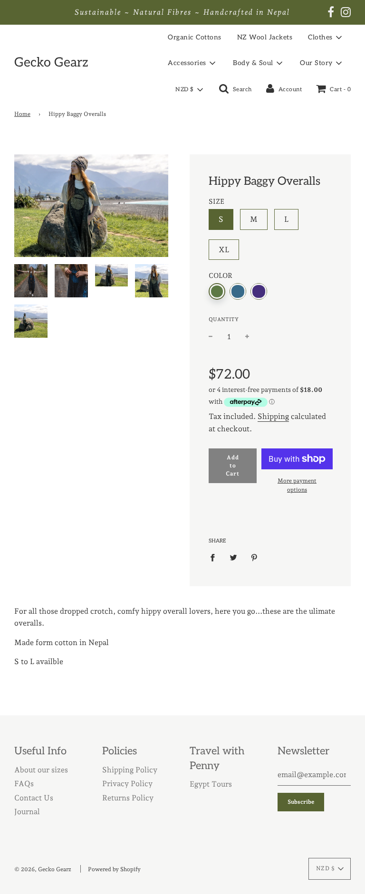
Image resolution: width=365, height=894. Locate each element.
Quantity (224, 319)
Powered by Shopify (114, 869)
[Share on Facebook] (215, 557)
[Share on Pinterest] (254, 557)
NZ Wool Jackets (265, 37)
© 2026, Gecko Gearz (42, 869)
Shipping (273, 416)
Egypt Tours (211, 784)
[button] (189, 89)
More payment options (297, 485)
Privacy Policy (127, 783)
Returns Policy (128, 797)
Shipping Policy (129, 769)
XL (224, 249)
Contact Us (33, 797)
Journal (27, 811)
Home (22, 114)
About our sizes (41, 769)
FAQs (24, 783)
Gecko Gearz (51, 62)
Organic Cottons (194, 37)
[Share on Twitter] (233, 557)
